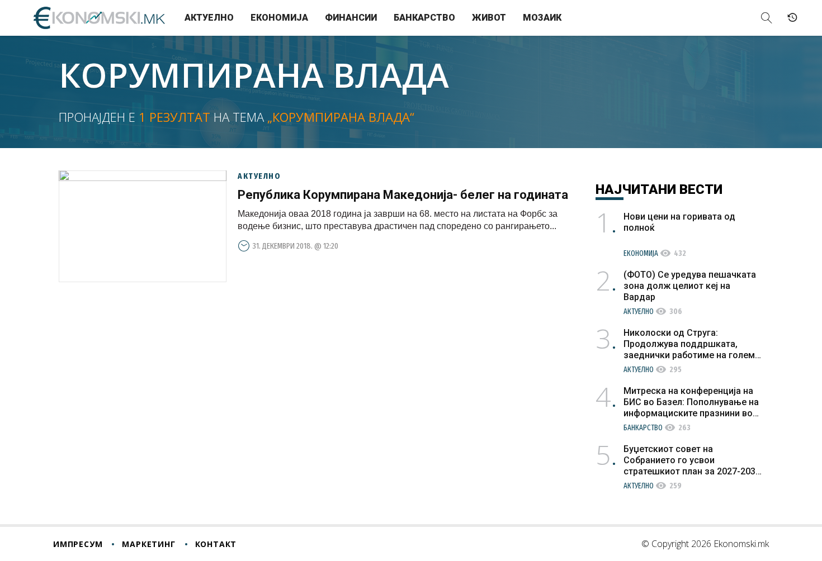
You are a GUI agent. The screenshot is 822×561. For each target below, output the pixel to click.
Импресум (77, 544)
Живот (489, 17)
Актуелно (209, 17)
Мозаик (542, 17)
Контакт (216, 544)
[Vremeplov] (792, 18)
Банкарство (424, 17)
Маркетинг (148, 544)
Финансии (351, 17)
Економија (279, 17)
